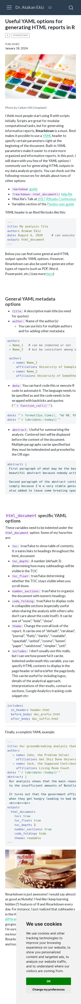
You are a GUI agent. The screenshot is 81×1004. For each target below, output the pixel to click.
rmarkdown (20, 35)
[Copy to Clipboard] (74, 219)
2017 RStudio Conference (57, 199)
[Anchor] (23, 304)
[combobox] (71, 7)
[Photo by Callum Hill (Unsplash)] (40, 78)
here (49, 274)
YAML (46, 136)
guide (33, 189)
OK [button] (49, 981)
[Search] (71, 7)
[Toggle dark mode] (49, 7)
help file (66, 194)
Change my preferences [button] (48, 989)
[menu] (9, 7)
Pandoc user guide (60, 204)
